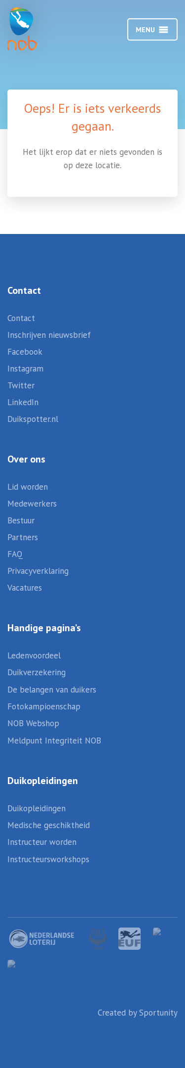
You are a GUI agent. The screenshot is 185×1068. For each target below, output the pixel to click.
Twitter (21, 385)
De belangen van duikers (51, 689)
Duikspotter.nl (32, 419)
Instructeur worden (41, 841)
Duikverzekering (36, 672)
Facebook (24, 351)
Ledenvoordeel (34, 655)
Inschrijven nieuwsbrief (49, 334)
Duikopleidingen (36, 808)
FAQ (15, 554)
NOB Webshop (33, 723)
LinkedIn (22, 402)
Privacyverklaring (38, 570)
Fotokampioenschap (43, 706)
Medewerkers (32, 503)
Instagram (25, 368)
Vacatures (24, 587)
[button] (145, 30)
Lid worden (27, 486)
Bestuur (21, 520)
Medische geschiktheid (48, 825)
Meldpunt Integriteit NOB (54, 740)
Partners (22, 537)
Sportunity (158, 1012)
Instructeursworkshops (48, 859)
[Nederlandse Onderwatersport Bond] (32, 28)
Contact (21, 318)
